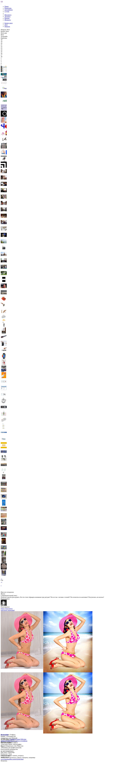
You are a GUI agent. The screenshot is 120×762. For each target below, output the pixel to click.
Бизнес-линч (8, 23)
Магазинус (7, 15)
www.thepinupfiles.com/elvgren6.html (12, 759)
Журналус (7, 20)
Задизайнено (8, 10)
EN (2, 1)
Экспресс (7, 16)
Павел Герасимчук (7, 608)
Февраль (7, 26)
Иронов (6, 18)
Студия (6, 11)
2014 (6, 25)
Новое (6, 6)
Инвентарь (7, 8)
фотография (4, 734)
